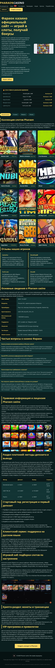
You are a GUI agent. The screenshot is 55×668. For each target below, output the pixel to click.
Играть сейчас (7, 79)
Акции (36, 6)
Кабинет (4, 9)
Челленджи (29, 6)
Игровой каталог (5, 114)
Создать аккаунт (16, 9)
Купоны (42, 6)
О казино (15, 114)
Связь (13, 6)
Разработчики (50, 6)
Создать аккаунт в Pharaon (27, 646)
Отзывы (31, 114)
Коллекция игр (4, 6)
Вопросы (23, 114)
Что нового (21, 6)
